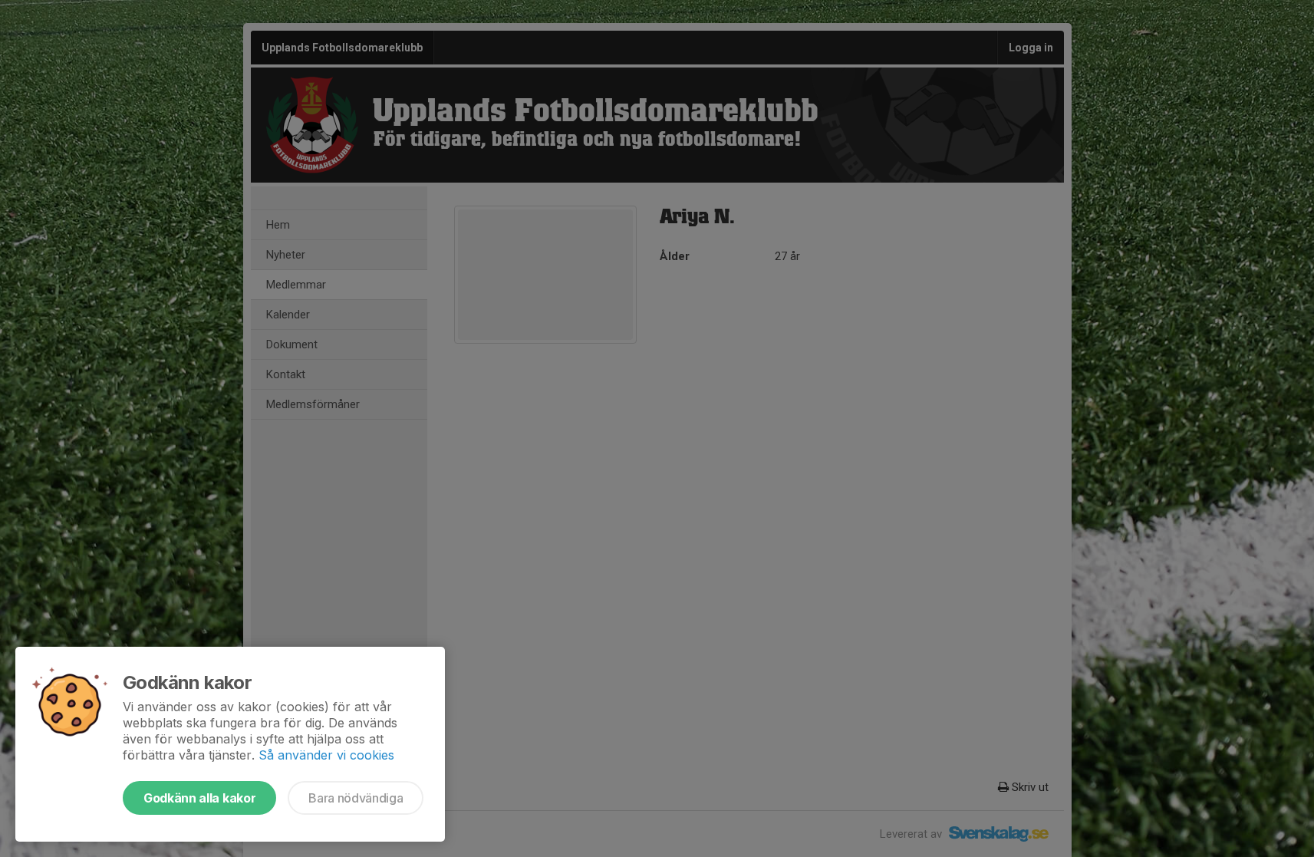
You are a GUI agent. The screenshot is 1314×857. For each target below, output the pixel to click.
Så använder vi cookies (326, 755)
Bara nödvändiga (355, 798)
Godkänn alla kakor (199, 798)
